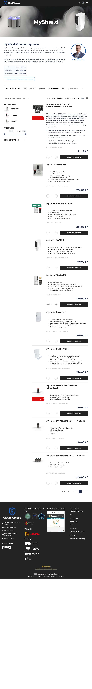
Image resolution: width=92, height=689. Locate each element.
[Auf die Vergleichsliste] (41, 106)
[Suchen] (79, 3)
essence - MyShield (55, 240)
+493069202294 (9, 530)
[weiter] (86, 491)
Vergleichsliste (74, 518)
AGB (71, 525)
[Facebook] (3, 547)
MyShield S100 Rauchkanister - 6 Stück (65, 455)
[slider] (4, 134)
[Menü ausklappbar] (87, 3)
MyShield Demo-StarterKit (59, 203)
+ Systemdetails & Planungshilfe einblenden (19, 79)
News (71, 515)
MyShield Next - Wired (57, 348)
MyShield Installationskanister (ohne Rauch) (61, 386)
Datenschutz (73, 521)
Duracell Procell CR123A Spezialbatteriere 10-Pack (59, 105)
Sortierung (56, 98)
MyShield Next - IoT (56, 312)
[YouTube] (6, 547)
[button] (82, 98)
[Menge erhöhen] (56, 157)
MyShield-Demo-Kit (56, 164)
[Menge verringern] (48, 157)
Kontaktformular (9, 538)
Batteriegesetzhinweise (77, 531)
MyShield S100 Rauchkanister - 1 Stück (65, 421)
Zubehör (14, 121)
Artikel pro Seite (71, 98)
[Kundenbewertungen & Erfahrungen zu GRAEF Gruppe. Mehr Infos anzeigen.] (56, 521)
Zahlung (72, 535)
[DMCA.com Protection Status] (39, 574)
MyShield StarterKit (56, 275)
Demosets (14, 115)
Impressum (73, 528)
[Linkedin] (9, 547)
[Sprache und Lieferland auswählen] (83, 3)
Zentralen (15, 109)
